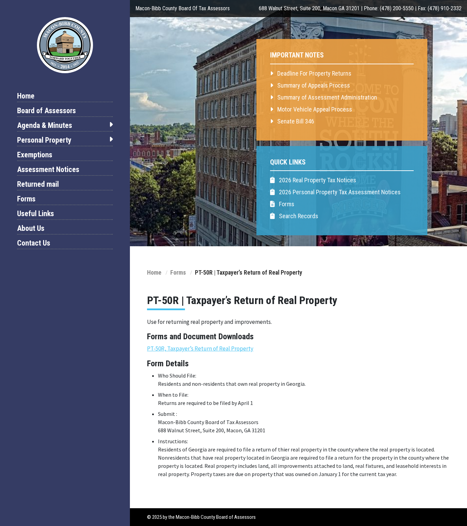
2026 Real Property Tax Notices (317, 180)
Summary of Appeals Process (313, 85)
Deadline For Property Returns (313, 73)
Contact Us (33, 243)
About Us (30, 228)
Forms (26, 199)
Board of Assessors (46, 110)
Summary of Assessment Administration (326, 97)
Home (26, 96)
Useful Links (35, 213)
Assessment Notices (48, 169)
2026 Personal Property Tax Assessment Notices (339, 192)
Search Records (298, 216)
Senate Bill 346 (295, 121)
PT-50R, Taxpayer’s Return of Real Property (200, 348)
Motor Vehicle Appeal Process (314, 109)
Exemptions (34, 154)
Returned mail (38, 184)
